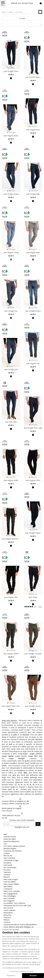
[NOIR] (11, 604)
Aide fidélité (8, 886)
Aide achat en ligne (11, 879)
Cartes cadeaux (9, 910)
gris (14, 775)
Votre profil (8, 865)
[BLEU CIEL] (11, 259)
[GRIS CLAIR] (33, 259)
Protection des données (13, 851)
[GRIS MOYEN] (11, 318)
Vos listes (7, 870)
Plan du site (8, 855)
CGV (5, 844)
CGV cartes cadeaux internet (14, 846)
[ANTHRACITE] (11, 78)
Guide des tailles (10, 839)
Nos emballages (10, 896)
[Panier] (41, 3)
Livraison (7, 874)
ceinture (38, 739)
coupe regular (8, 756)
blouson (26, 735)
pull (10, 744)
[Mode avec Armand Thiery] (22, 3)
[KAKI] (33, 660)
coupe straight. (17, 758)
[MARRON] (11, 713)
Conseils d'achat (10, 836)
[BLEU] (11, 142)
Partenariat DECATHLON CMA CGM (17, 905)
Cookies (7, 853)
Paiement (7, 872)
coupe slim (33, 756)
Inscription (7, 863)
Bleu (25, 773)
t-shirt (23, 746)
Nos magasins (9, 901)
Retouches (8, 915)
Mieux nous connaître (12, 891)
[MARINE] (33, 84)
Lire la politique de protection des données (16, 968)
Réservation (8, 912)
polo (15, 735)
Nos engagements (11, 893)
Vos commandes (10, 867)
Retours (7, 877)
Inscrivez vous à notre (22, 820)
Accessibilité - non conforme (14, 903)
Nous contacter (9, 858)
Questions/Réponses (11, 841)
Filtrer (22, 18)
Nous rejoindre (9, 898)
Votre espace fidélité (11, 884)
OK (38, 824)
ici (3, 796)
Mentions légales (10, 848)
